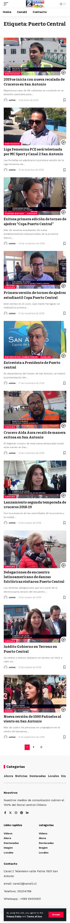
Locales (32, 213)
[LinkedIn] (27, 813)
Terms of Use (34, 916)
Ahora (9, 711)
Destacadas (12, 74)
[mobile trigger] (7, 3)
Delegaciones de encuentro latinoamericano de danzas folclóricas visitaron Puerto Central (34, 577)
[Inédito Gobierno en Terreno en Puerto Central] (35, 624)
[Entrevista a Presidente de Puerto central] (35, 340)
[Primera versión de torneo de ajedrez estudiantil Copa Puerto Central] (35, 270)
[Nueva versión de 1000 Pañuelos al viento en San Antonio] (35, 693)
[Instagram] (16, 813)
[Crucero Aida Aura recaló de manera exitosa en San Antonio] (35, 410)
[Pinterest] (22, 813)
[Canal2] (35, 4)
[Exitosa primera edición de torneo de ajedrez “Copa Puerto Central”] (35, 196)
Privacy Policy (14, 916)
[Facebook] (5, 813)
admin (12, 100)
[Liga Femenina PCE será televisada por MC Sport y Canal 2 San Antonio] (35, 126)
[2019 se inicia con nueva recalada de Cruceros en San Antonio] (35, 56)
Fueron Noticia (14, 213)
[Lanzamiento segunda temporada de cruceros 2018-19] (35, 479)
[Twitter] (10, 813)
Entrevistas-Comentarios (21, 357)
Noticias (21, 776)
